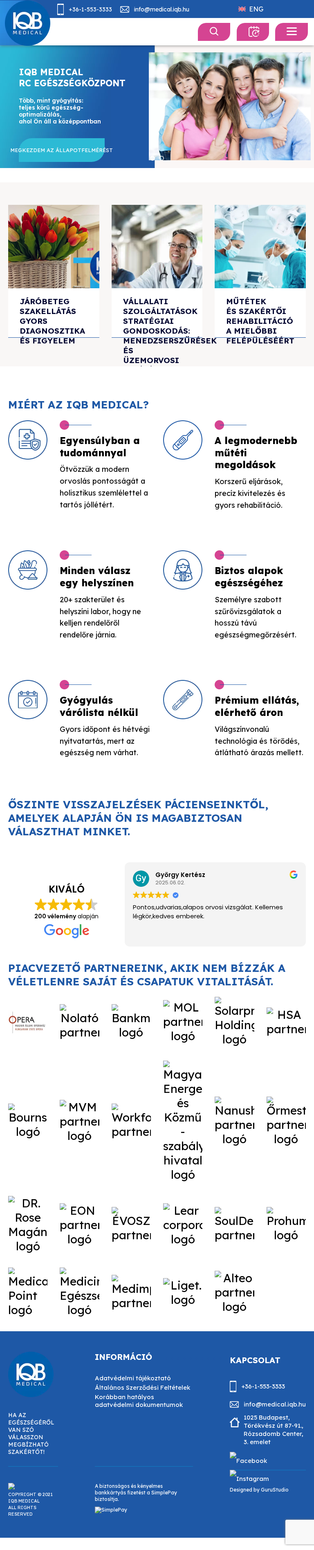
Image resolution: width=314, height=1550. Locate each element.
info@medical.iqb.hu (161, 9)
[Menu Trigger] (291, 32)
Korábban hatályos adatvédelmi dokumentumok (139, 1401)
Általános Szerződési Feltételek (142, 1387)
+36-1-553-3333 (90, 9)
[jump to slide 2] (161, 158)
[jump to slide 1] (152, 158)
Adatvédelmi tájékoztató (133, 1378)
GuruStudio (275, 1490)
